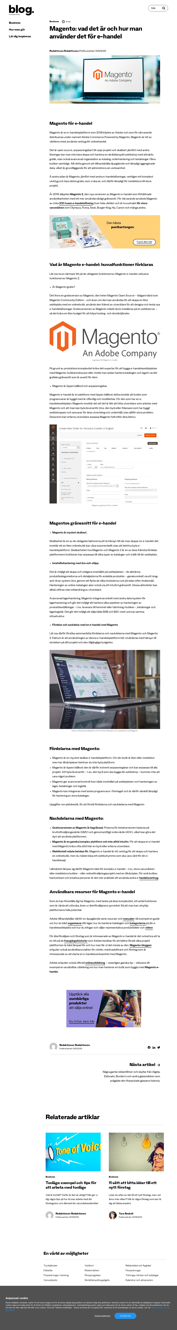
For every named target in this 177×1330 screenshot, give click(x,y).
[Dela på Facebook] (149, 1047)
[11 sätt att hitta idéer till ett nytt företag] (136, 1152)
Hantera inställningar (102, 1316)
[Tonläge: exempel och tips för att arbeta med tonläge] (73, 1152)
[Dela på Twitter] (158, 1047)
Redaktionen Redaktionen (64, 51)
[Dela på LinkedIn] (154, 1047)
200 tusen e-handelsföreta (75, 203)
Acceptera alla (125, 1316)
